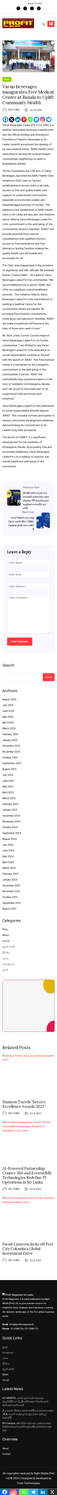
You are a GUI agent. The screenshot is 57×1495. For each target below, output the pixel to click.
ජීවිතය (6, 952)
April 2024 (8, 862)
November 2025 (11, 751)
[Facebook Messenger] (36, 119)
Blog (4, 929)
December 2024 (11, 815)
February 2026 (10, 734)
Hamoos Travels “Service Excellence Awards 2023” (24, 1104)
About (5, 1448)
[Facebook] (5, 119)
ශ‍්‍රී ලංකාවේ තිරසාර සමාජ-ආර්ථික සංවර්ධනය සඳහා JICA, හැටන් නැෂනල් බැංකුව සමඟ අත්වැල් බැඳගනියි (28, 1414)
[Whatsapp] (30, 119)
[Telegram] (48, 119)
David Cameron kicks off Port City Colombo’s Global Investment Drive (27, 1249)
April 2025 (8, 792)
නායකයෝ (8, 964)
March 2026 (9, 728)
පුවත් (5, 969)
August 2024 (9, 838)
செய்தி (6, 940)
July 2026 (7, 705)
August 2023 (9, 908)
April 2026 (8, 722)
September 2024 (11, 833)
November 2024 (11, 821)
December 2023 (11, 885)
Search (8, 665)
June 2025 (8, 780)
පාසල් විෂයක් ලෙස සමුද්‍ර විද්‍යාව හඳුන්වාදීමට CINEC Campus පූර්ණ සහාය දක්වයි (21, 523)
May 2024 (7, 856)
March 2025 (9, 798)
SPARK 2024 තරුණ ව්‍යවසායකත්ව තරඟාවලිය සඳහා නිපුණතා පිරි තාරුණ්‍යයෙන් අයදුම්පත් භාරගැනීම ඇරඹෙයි (36, 501)
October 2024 (10, 827)
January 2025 (9, 809)
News (7, 79)
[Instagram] (42, 119)
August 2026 (9, 699)
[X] (11, 119)
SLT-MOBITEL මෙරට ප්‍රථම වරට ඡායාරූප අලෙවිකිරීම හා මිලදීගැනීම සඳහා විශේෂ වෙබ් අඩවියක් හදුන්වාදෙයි (25, 1402)
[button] (51, 24)
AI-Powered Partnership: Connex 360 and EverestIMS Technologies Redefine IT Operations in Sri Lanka (26, 1175)
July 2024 (7, 844)
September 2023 (11, 902)
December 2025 (11, 745)
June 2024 (8, 850)
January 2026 (9, 740)
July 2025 (7, 774)
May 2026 (7, 716)
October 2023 (10, 897)
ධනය (5, 958)
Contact (6, 1454)
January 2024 (9, 879)
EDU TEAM (13, 110)
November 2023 (11, 891)
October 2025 (10, 757)
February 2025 (10, 804)
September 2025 (11, 763)
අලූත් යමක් (8, 946)
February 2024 (10, 873)
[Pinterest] (24, 119)
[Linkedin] (18, 119)
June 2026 (8, 710)
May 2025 (7, 786)
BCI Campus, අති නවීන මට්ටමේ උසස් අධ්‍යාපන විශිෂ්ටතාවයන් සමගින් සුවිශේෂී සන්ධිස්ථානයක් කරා (26, 1427)
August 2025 (9, 769)
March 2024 (9, 867)
